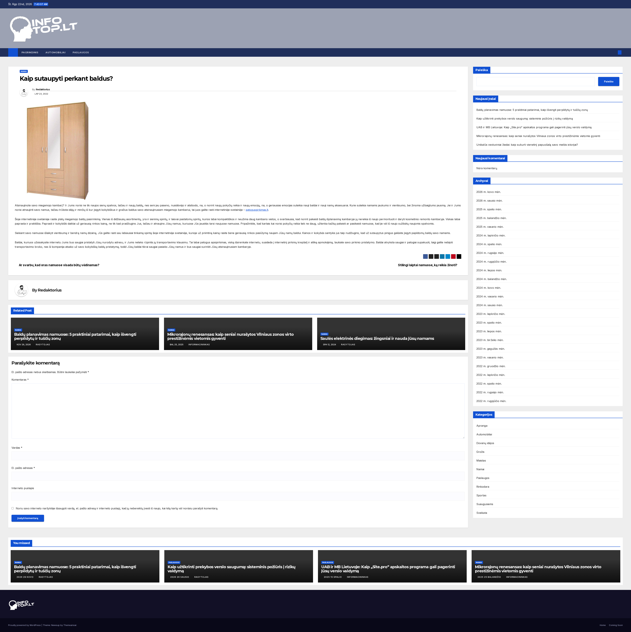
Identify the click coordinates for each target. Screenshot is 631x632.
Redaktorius (43, 89)
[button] (614, 52)
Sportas (481, 495)
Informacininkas (199, 344)
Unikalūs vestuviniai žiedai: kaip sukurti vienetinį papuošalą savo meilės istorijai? (527, 144)
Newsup (55, 625)
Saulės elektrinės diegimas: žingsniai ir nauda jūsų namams (377, 338)
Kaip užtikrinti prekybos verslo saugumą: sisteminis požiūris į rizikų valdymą (524, 118)
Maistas (481, 460)
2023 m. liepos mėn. (489, 331)
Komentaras (20, 379)
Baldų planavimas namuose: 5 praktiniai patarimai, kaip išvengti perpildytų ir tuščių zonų (75, 336)
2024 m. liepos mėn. (489, 270)
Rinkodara (482, 486)
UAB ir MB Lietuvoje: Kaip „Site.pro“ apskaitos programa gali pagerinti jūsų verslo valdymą (534, 127)
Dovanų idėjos (485, 443)
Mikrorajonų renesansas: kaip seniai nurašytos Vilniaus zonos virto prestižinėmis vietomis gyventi (230, 336)
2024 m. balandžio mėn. (491, 279)
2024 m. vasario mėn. (490, 296)
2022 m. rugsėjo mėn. (490, 392)
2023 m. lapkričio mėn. (490, 314)
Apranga (481, 425)
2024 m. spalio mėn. (489, 244)
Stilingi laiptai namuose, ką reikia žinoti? (427, 265)
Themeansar (69, 625)
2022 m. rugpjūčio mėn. (491, 401)
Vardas (17, 447)
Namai (24, 71)
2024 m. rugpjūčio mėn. (491, 261)
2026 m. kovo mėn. (488, 192)
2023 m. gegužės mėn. (490, 348)
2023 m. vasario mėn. (490, 357)
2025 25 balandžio (490, 577)
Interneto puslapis (23, 488)
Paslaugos (81, 52)
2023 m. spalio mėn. (489, 322)
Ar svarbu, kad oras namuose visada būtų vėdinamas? (59, 265)
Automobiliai (55, 52)
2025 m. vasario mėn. (490, 226)
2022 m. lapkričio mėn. (490, 375)
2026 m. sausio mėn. (489, 200)
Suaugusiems (484, 504)
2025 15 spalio (333, 577)
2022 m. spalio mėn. (489, 383)
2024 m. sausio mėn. (489, 305)
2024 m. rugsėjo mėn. (490, 253)
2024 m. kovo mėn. (488, 287)
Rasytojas (43, 344)
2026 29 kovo (25, 577)
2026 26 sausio (180, 577)
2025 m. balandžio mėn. (491, 218)
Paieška (482, 70)
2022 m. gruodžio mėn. (491, 366)
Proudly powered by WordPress (24, 625)
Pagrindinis (30, 52)
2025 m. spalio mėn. (489, 209)
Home (603, 625)
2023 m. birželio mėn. (490, 340)
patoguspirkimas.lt (257, 209)
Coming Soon (616, 625)
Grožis (480, 451)
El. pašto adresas (23, 468)
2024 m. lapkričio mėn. (490, 235)
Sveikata (481, 512)
